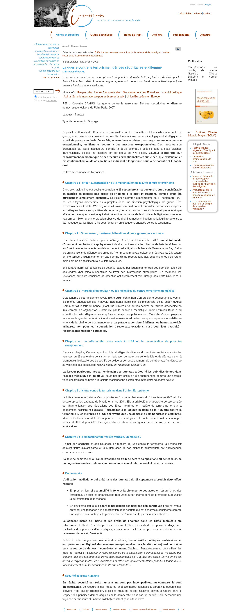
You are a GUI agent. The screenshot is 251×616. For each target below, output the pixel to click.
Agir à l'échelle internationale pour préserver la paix (94, 96)
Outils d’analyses (101, 34)
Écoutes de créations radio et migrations (203, 166)
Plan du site (71, 609)
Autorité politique (172, 92)
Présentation (185, 13)
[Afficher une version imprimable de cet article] (177, 49)
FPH (183, 609)
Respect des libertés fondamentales (99, 92)
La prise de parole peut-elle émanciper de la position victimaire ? (203, 205)
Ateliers (157, 34)
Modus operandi (169, 609)
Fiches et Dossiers (67, 34)
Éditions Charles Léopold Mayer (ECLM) (202, 134)
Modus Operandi (51, 77)
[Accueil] (90, 26)
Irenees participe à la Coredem (144, 609)
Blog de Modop (202, 144)
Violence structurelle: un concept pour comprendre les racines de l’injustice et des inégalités (204, 181)
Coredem (51, 100)
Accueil (65, 46)
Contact (207, 13)
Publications (181, 34)
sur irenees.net (47, 97)
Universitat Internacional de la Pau (202, 159)
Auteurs (198, 13)
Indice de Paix (132, 34)
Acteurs (205, 34)
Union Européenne (138, 96)
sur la (47, 100)
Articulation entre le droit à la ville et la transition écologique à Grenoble (204, 194)
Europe (155, 96)
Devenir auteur (101, 609)
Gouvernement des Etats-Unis (141, 92)
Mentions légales (119, 609)
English (192, 5)
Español (200, 5)
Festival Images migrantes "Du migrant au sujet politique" (204, 150)
